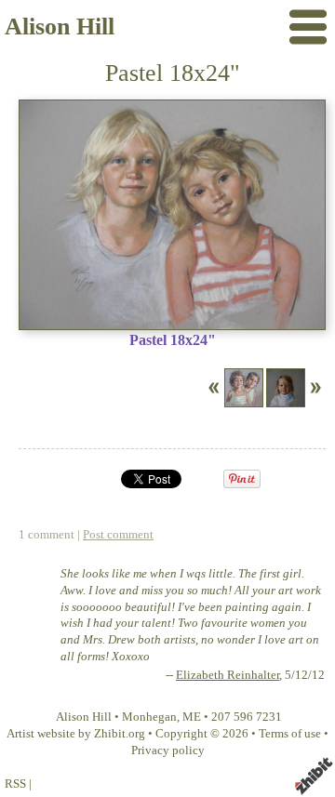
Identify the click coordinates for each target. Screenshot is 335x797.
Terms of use (290, 733)
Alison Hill (59, 26)
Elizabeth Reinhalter (227, 675)
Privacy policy (168, 750)
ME (191, 717)
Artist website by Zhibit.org (76, 733)
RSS (15, 783)
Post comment (118, 534)
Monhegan (149, 717)
